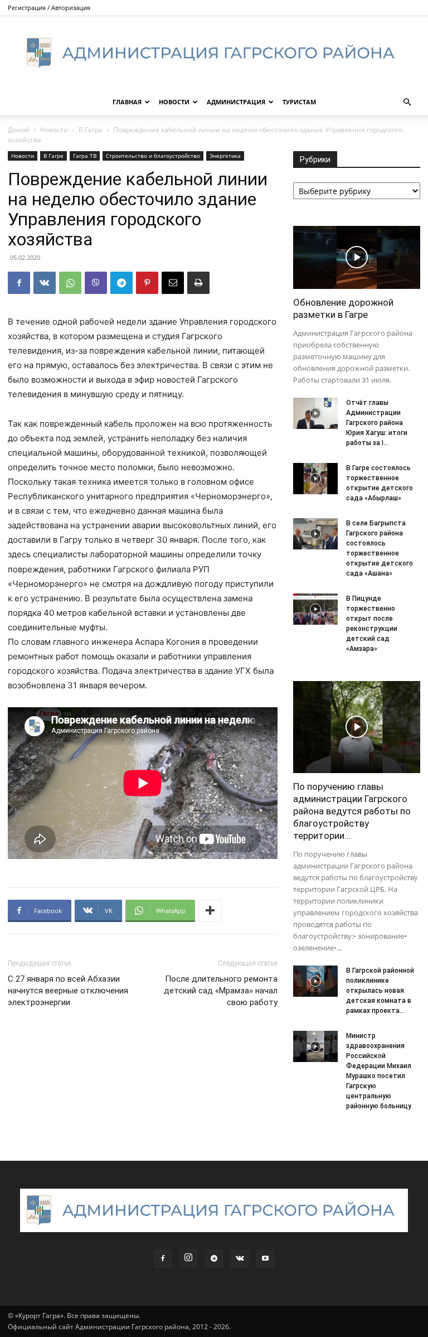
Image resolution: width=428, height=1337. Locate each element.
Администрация (236, 102)
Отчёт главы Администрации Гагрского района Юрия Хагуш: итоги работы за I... (376, 423)
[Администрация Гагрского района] (214, 53)
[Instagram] (188, 1258)
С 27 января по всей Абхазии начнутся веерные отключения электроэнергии (68, 990)
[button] (406, 102)
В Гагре (91, 129)
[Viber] (96, 283)
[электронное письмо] (173, 283)
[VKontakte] (240, 1259)
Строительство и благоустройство (153, 156)
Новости (174, 102)
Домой (19, 129)
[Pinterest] (147, 283)
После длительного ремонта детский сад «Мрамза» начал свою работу (221, 990)
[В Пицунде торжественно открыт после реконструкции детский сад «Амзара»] (315, 609)
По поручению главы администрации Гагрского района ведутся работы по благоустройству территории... (352, 811)
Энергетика (225, 156)
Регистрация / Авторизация (49, 7)
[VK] (44, 283)
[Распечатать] (198, 283)
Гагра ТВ (84, 156)
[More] (210, 911)
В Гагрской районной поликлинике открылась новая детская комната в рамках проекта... (380, 991)
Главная (127, 102)
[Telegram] (121, 283)
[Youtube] (265, 1259)
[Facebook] (19, 283)
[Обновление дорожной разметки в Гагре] (356, 257)
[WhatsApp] (70, 283)
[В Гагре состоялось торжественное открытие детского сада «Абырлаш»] (315, 478)
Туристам (299, 102)
